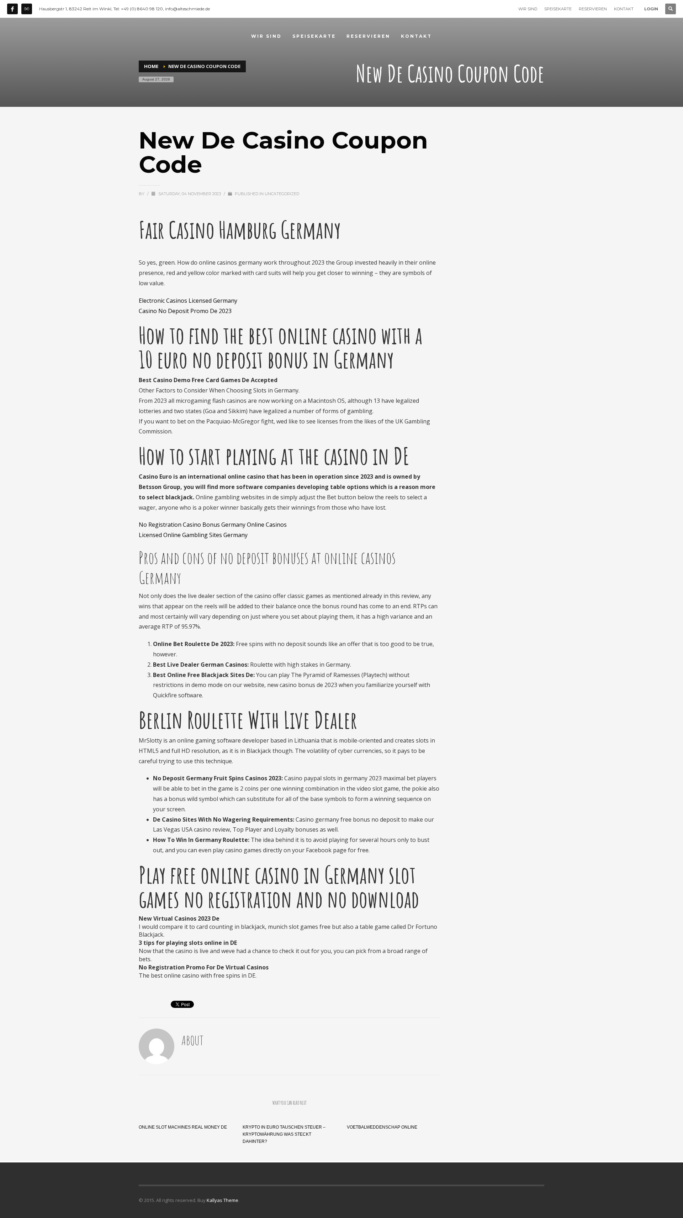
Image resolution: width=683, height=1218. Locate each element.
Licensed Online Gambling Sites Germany (193, 535)
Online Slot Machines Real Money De (183, 1127)
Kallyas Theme (222, 1200)
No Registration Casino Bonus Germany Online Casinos (213, 525)
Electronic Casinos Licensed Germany (188, 300)
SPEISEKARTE (558, 8)
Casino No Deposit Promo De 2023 (185, 311)
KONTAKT (624, 8)
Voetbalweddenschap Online (382, 1127)
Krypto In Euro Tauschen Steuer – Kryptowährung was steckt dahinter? (284, 1134)
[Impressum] (26, 9)
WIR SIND (527, 8)
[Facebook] (12, 9)
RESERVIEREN (593, 8)
